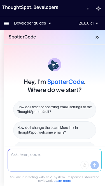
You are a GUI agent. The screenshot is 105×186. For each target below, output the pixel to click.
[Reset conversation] (84, 165)
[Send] (94, 165)
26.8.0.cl (86, 23)
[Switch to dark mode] (98, 8)
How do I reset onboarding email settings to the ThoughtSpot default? (54, 109)
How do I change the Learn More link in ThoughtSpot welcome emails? (47, 130)
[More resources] (88, 8)
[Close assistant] (97, 37)
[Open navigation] (6, 23)
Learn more (62, 180)
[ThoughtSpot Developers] (30, 7)
